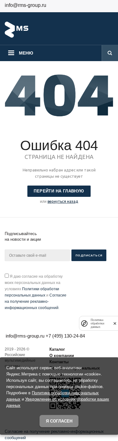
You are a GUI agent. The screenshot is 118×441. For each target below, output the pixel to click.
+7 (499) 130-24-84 (65, 336)
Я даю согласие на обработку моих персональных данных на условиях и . (35, 292)
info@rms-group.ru (25, 5)
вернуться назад (63, 201)
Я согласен (59, 421)
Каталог (57, 349)
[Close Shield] (115, 323)
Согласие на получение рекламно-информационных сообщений (35, 301)
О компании (61, 355)
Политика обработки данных (97, 323)
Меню (26, 52)
